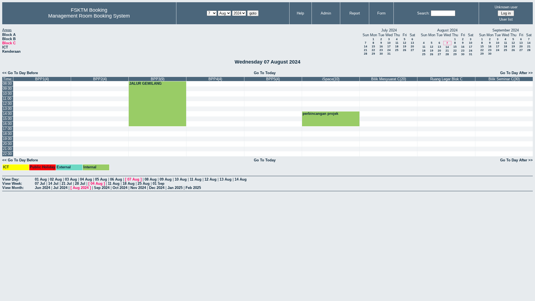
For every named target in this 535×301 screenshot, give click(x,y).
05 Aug (101, 179)
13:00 (7, 108)
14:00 (7, 113)
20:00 (7, 144)
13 (412, 42)
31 (389, 53)
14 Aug (241, 179)
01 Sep (158, 183)
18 (396, 46)
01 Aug (41, 179)
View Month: (13, 188)
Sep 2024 (102, 188)
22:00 (7, 154)
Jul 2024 (60, 188)
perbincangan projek (320, 113)
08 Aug (151, 179)
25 (396, 50)
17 (389, 46)
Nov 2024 (138, 188)
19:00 (7, 139)
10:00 (7, 93)
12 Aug (211, 179)
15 (373, 46)
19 (404, 46)
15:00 (7, 118)
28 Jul (80, 183)
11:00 (7, 98)
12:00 (7, 103)
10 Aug (181, 179)
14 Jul (53, 183)
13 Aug (226, 179)
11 (396, 42)
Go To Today (265, 73)
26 (404, 50)
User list (506, 19)
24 (389, 50)
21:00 (7, 149)
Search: (423, 13)
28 (365, 53)
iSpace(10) (330, 79)
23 (381, 50)
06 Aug (116, 179)
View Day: (10, 179)
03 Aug (71, 179)
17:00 (7, 129)
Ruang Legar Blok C (446, 79)
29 (373, 53)
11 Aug (195, 179)
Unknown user (506, 7)
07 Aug (133, 179)
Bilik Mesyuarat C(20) (388, 79)
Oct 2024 (120, 188)
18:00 (7, 134)
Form (381, 13)
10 (389, 42)
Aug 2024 (81, 188)
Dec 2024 (156, 188)
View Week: (12, 183)
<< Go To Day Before (20, 73)
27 (412, 50)
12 (404, 42)
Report (354, 13)
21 (365, 50)
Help (300, 13)
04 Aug (86, 179)
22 (373, 50)
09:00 (7, 88)
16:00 (7, 124)
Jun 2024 (42, 188)
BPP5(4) (273, 79)
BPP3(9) (157, 79)
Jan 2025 (175, 188)
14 (365, 46)
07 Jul (40, 183)
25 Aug (144, 183)
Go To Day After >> (516, 73)
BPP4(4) (215, 79)
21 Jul (67, 183)
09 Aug (166, 179)
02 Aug (56, 179)
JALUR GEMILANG (145, 83)
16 (381, 46)
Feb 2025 (193, 188)
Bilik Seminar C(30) (504, 79)
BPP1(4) (42, 79)
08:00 (7, 83)
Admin (326, 13)
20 (412, 46)
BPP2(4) (100, 79)
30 (381, 53)
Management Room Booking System (89, 16)
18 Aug (129, 183)
